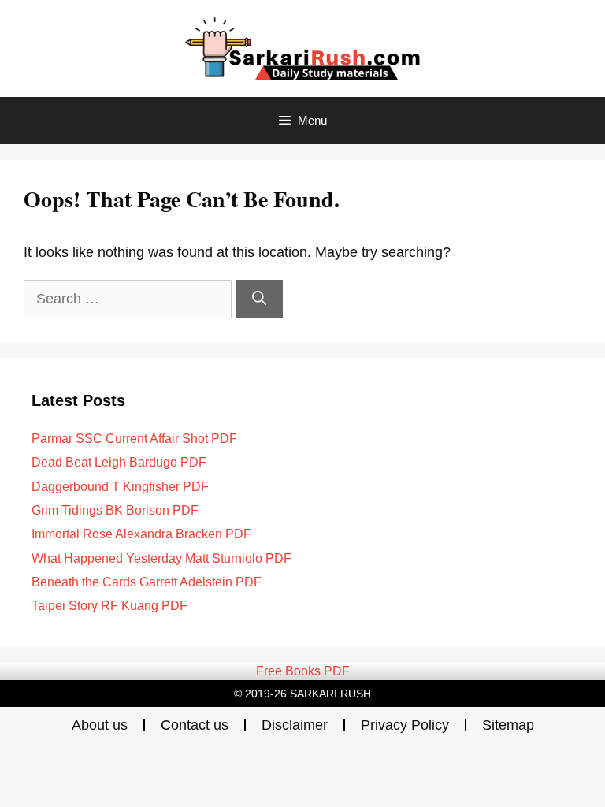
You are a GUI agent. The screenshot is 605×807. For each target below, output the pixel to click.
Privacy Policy (405, 725)
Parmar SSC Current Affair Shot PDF (134, 438)
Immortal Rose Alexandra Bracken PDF (141, 534)
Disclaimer (295, 725)
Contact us (194, 725)
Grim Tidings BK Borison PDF (115, 510)
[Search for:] (130, 299)
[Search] (259, 299)
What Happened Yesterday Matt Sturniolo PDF (161, 558)
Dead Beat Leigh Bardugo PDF (119, 462)
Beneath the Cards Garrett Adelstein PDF (147, 582)
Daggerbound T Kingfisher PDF (120, 486)
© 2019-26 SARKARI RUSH (302, 693)
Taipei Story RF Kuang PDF (109, 605)
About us (100, 725)
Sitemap (508, 725)
